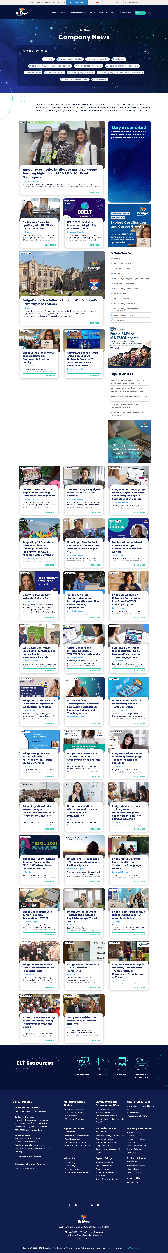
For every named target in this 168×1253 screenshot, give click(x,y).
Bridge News (110, 13)
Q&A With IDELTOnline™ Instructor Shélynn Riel (36, 596)
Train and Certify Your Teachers (110, 1136)
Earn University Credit (105, 1109)
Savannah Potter (77, 369)
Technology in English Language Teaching (51, 66)
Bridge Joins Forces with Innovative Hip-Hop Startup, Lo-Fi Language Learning (126, 863)
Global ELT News (134, 1132)
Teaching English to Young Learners (30, 1145)
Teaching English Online (71, 59)
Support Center (134, 1172)
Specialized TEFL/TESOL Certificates (31, 1126)
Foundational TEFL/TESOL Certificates (31, 1123)
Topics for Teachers (76, 13)
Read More (95, 192)
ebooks (122, 1074)
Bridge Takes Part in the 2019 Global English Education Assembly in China (128, 915)
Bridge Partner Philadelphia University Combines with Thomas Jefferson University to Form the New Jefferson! (128, 971)
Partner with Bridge (104, 1139)
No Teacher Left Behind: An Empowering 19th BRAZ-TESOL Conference (127, 703)
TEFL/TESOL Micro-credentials (28, 1130)
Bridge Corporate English (107, 1179)
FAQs (129, 1109)
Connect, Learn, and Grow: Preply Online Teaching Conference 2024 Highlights (39, 492)
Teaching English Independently (123, 66)
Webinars (131, 1142)
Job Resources (34, 72)
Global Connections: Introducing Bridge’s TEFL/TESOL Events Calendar (83, 651)
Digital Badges (71, 1115)
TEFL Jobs (95, 2)
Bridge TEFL (36, 2)
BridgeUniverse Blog (77, 2)
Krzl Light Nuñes (31, 181)
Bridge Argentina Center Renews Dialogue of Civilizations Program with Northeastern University (38, 811)
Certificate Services (73, 1112)
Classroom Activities (98, 59)
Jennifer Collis (31, 872)
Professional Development (89, 66)
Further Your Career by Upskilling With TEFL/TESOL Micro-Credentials (38, 225)
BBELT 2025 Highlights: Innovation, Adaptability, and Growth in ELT (82, 225)
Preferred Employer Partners (78, 1145)
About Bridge (132, 2)
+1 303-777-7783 (79, 1232)
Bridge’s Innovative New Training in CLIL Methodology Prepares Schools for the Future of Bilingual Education (126, 813)
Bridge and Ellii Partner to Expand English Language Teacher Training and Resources (127, 758)
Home (53, 13)
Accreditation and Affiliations (78, 1172)
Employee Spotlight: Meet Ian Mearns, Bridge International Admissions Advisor (127, 547)
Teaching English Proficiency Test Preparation (122, 72)
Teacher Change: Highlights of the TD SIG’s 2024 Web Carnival (83, 492)
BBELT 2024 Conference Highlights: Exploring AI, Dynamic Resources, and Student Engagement (126, 652)
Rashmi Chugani (31, 366)
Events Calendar (134, 1149)
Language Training (113, 2)
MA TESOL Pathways (105, 1112)
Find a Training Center (25, 1168)
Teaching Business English (76, 79)
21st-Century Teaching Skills (27, 1138)
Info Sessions (133, 1112)
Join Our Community (136, 1145)
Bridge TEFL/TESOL (104, 1166)
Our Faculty (70, 1166)
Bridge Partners (103, 1145)
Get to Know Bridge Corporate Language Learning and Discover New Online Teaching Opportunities (83, 601)
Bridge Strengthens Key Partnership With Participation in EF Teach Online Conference (37, 758)
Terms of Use (128, 1248)
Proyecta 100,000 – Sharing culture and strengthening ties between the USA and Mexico (39, 1022)
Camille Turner (31, 974)
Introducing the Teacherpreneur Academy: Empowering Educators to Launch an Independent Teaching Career (83, 707)
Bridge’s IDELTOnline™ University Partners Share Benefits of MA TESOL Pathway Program (127, 599)
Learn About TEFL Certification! (141, 1106)
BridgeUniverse (102, 1169)
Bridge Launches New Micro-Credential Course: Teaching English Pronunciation (82, 811)
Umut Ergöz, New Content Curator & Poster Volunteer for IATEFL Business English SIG (83, 547)
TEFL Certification (56, 72)
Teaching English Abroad (82, 72)
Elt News (49, 59)
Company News (72, 1169)
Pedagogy (120, 59)
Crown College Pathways (107, 1115)
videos (102, 1074)
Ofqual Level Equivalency (76, 1119)
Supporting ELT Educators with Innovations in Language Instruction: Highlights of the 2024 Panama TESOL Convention (38, 549)
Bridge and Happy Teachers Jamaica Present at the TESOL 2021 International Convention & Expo (39, 863)
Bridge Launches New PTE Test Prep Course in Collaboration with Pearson (83, 756)
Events (90, 13)
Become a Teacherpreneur (77, 1136)
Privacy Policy (140, 1248)
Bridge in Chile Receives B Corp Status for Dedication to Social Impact (38, 967)
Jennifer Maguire (121, 608)
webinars (83, 1074)
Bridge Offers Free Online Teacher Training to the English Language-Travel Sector (82, 916)
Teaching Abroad (72, 1139)
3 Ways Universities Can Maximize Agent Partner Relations (81, 1020)
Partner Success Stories (106, 1142)
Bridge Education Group (106, 1162)
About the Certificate (74, 1109)
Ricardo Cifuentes (77, 232)
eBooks (130, 1136)
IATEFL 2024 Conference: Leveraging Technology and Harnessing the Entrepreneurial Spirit (39, 652)
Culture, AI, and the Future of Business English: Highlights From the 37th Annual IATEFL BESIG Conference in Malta (82, 359)
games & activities (141, 1076)
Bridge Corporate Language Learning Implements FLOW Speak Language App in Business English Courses (128, 494)
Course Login (133, 1169)
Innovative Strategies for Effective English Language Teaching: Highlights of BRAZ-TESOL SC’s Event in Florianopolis (60, 173)
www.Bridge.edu (96, 1232)
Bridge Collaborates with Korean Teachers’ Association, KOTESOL (37, 915)
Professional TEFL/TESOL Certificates (31, 1120)
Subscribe (140, 13)
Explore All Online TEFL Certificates (30, 1112)
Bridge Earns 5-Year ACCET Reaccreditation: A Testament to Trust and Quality (39, 357)
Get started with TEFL (137, 1116)
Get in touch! (133, 1182)
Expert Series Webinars (55, 2)
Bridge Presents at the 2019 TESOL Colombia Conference (83, 967)
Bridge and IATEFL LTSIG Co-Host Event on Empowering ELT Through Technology (39, 703)
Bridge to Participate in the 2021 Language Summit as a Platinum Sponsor (83, 862)
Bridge (27, 232)
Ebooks (100, 13)
